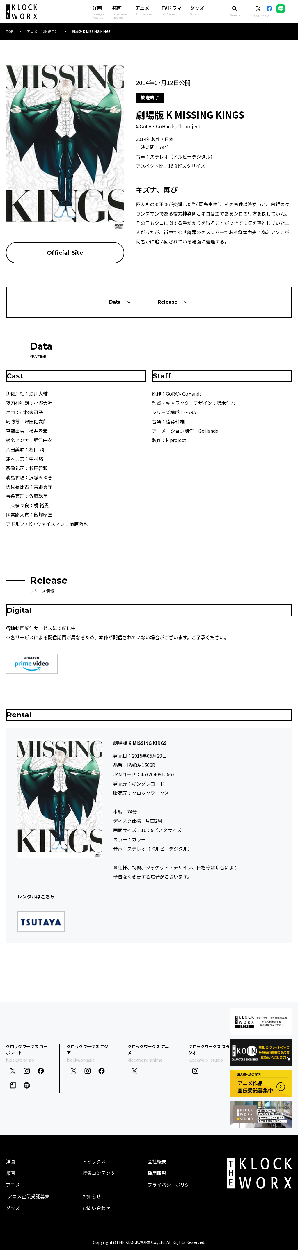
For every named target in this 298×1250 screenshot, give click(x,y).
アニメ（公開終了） (42, 31)
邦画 (10, 1172)
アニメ (144, 10)
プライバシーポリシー (171, 1184)
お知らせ (91, 1196)
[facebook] (41, 1071)
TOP (9, 31)
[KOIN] (261, 1052)
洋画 (10, 1161)
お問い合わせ (96, 1207)
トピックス (94, 1161)
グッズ (197, 10)
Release (168, 302)
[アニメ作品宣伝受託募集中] (261, 1083)
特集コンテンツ (98, 1172)
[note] (13, 1085)
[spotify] (27, 1085)
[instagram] (27, 1071)
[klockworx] (21, 11)
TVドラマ (171, 10)
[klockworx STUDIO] (261, 1114)
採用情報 (157, 1172)
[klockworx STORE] (261, 1021)
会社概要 (157, 1161)
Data (115, 302)
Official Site (65, 252)
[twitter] (13, 1071)
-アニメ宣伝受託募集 (27, 1196)
